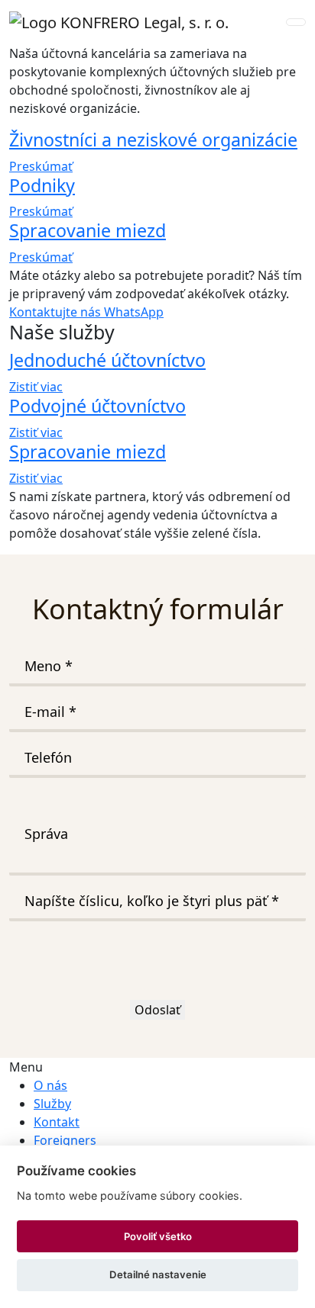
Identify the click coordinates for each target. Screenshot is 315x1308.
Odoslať (157, 1009)
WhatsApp (134, 312)
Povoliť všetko (158, 1236)
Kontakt (57, 1122)
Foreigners (65, 1140)
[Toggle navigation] (296, 22)
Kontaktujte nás (56, 312)
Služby (52, 1103)
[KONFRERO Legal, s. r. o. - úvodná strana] (119, 22)
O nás (50, 1085)
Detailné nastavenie (157, 1274)
